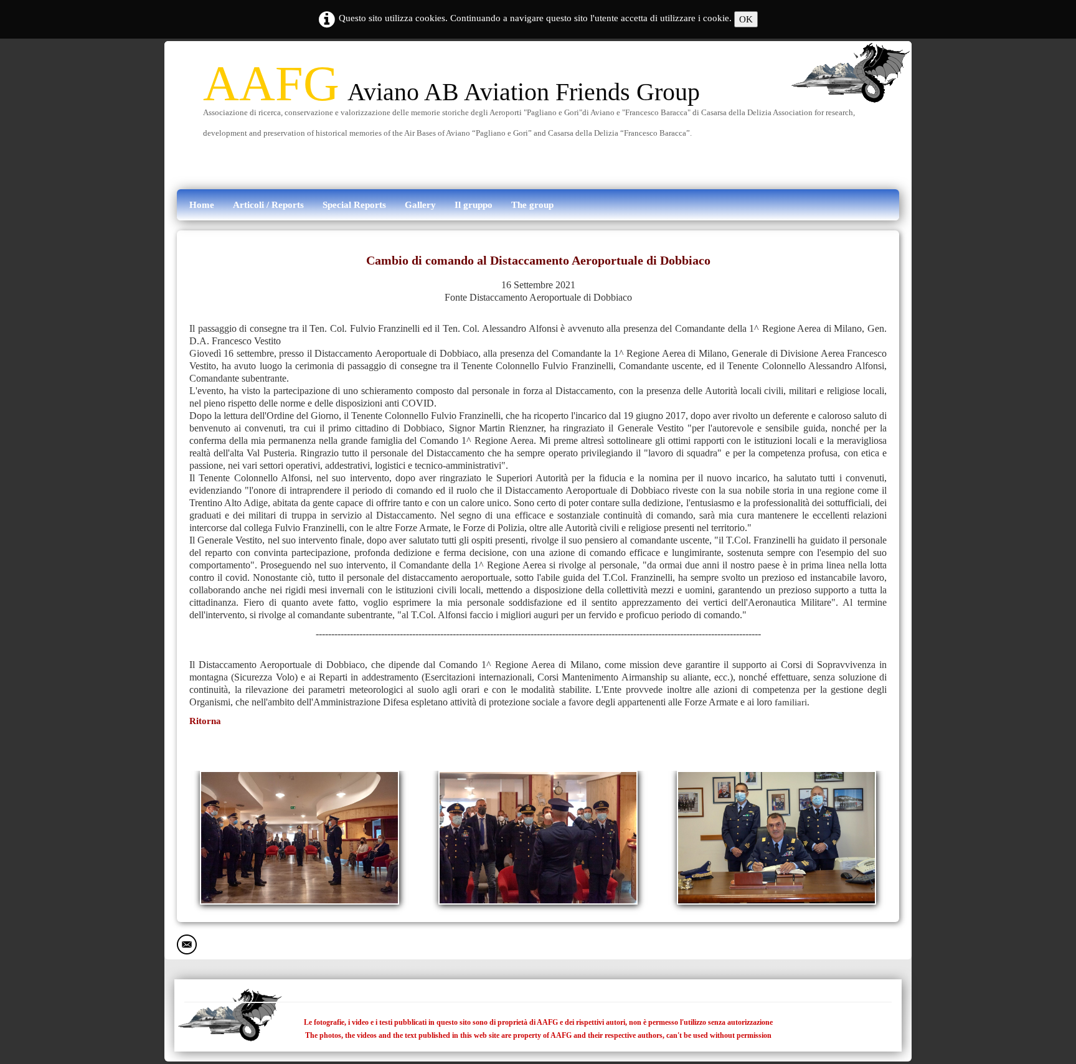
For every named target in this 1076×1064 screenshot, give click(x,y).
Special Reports (354, 205)
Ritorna (205, 721)
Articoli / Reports (268, 205)
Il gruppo (474, 205)
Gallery (420, 205)
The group (532, 205)
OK (746, 19)
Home (201, 205)
